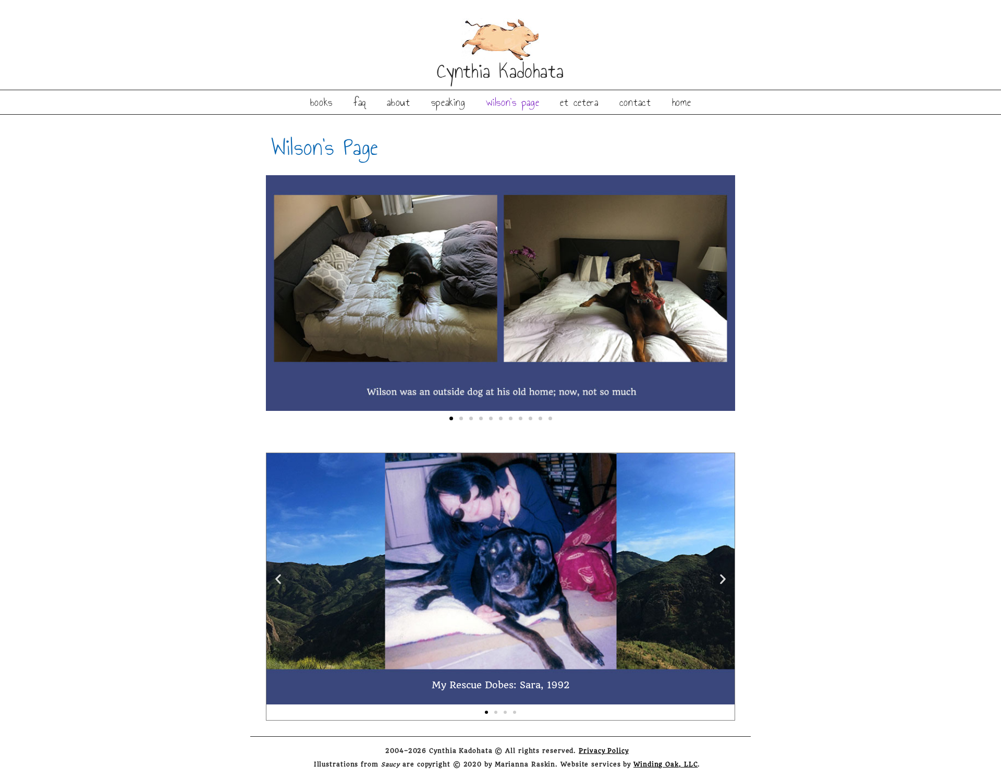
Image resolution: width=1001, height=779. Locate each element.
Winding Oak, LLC (665, 764)
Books (321, 102)
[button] (280, 293)
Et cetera (579, 102)
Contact (635, 102)
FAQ (359, 102)
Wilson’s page (512, 102)
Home (681, 102)
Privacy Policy (604, 751)
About (398, 102)
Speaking (448, 102)
